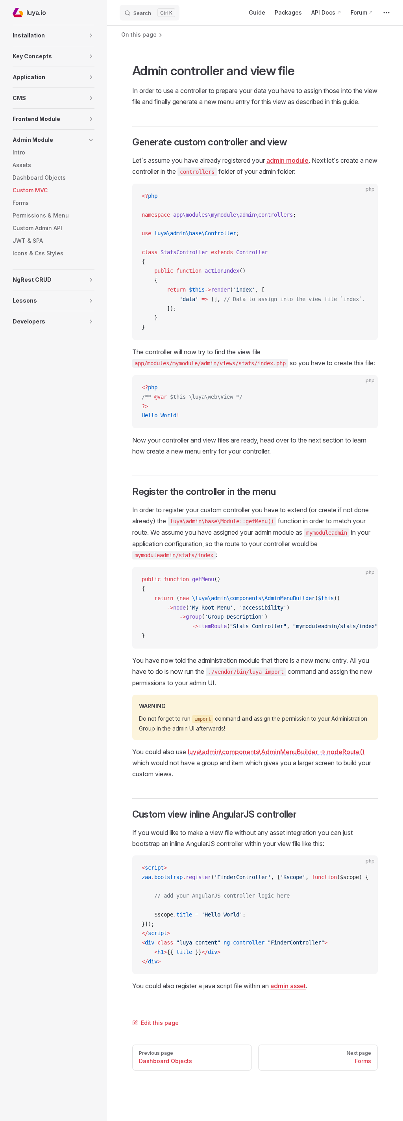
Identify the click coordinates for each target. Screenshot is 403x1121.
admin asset (288, 986)
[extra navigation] (386, 12)
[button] (53, 35)
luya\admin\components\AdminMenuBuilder (276, 752)
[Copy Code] (365, 196)
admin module (287, 160)
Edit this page (160, 1022)
